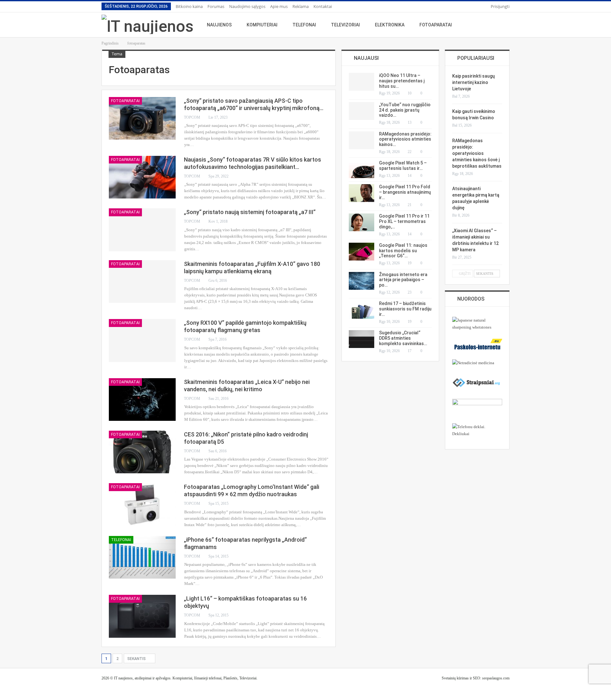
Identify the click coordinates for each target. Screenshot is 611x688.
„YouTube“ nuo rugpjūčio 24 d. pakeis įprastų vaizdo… (405, 110)
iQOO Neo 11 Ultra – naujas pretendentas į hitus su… (402, 81)
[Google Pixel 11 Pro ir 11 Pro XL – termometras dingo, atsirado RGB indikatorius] (361, 222)
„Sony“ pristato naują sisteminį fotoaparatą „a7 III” (250, 212)
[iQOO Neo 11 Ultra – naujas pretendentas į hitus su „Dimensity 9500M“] (361, 82)
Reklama (300, 6)
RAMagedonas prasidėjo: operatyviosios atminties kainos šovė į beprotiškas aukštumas (477, 153)
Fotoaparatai (435, 24)
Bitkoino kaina (189, 6)
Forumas (215, 6)
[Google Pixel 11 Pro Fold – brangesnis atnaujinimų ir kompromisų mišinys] (361, 193)
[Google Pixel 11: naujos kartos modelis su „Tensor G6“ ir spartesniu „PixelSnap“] (361, 252)
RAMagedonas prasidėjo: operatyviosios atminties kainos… (405, 139)
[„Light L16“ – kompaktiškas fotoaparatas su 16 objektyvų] (142, 616)
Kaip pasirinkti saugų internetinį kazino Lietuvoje (473, 82)
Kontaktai (322, 6)
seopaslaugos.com (495, 678)
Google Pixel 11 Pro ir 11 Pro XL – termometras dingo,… (404, 221)
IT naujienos (123, 678)
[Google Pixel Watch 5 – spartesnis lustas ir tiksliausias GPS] (361, 169)
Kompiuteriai (262, 24)
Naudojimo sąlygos (247, 6)
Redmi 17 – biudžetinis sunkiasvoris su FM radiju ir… (405, 309)
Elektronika (389, 24)
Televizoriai (345, 24)
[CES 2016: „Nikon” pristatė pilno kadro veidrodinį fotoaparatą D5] (142, 452)
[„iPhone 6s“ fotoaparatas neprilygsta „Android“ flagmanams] (142, 557)
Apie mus (279, 6)
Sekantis (137, 659)
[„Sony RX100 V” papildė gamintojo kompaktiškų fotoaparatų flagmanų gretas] (142, 340)
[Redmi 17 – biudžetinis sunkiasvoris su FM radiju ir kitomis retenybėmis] (361, 310)
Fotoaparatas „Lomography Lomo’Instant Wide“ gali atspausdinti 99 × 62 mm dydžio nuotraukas (251, 490)
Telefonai (304, 24)
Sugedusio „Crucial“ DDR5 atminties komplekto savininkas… (403, 338)
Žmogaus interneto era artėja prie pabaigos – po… (403, 280)
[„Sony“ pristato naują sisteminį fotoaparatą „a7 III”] (142, 229)
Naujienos (219, 24)
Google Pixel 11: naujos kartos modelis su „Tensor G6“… (403, 251)
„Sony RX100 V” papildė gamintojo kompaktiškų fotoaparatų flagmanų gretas (245, 326)
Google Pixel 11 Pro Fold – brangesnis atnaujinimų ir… (405, 192)
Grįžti (464, 273)
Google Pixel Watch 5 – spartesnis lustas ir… (403, 165)
